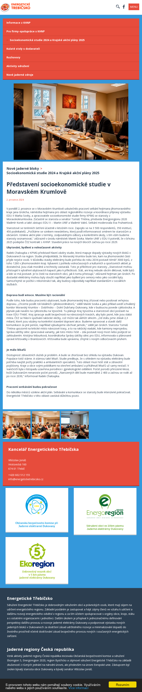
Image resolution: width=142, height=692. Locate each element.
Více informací (78, 687)
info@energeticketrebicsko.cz (25, 479)
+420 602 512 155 (19, 475)
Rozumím (122, 684)
